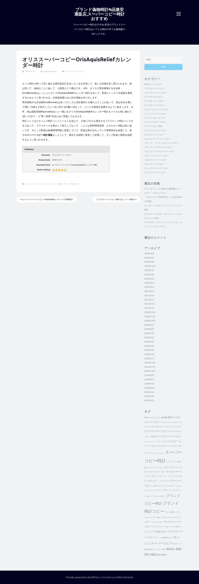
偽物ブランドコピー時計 (157, 549)
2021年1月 (149, 308)
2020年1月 (149, 358)
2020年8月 (149, 329)
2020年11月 (149, 316)
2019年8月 (149, 379)
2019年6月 (149, 388)
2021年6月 (149, 291)
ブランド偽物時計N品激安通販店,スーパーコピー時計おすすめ (99, 14)
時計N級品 (162, 555)
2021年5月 (149, 295)
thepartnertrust (50, 71)
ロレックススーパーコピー (156, 168)
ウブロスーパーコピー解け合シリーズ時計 (115, 199)
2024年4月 (149, 262)
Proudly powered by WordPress (82, 577)
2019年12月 (149, 363)
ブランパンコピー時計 (152, 517)
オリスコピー (177, 426)
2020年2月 (149, 354)
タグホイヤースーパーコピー (157, 139)
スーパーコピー (170, 441)
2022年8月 (149, 283)
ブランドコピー (159, 496)
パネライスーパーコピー (163, 486)
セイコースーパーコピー (155, 130)
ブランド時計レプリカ (173, 512)
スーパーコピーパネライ (155, 122)
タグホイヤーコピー (157, 472)
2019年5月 (149, 392)
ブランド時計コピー (72, 184)
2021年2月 (149, 304)
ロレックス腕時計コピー (164, 537)
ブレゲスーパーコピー (154, 164)
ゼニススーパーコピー (154, 134)
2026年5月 (149, 258)
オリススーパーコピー (75, 71)
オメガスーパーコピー (154, 101)
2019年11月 (149, 367)
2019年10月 (149, 371)
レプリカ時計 (154, 531)
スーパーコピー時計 (54, 184)
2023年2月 (149, 279)
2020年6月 (149, 337)
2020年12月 (149, 312)
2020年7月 (149, 333)
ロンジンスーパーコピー (155, 172)
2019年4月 (149, 396)
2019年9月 (149, 375)
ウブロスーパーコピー (154, 88)
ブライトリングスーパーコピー (158, 147)
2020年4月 (149, 346)
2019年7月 (149, 384)
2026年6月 (149, 253)
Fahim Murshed (125, 577)
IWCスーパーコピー (153, 84)
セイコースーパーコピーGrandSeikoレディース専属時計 (47, 199)
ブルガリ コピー (157, 522)
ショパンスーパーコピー (155, 113)
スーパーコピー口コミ (157, 453)
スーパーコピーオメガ (154, 118)
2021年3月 (149, 300)
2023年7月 (149, 270)
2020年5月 (149, 342)
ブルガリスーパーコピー (155, 160)
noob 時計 (167, 417)
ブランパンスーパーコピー (156, 155)
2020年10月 (149, 321)
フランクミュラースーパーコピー (159, 151)
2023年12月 (149, 266)
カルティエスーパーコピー (156, 109)
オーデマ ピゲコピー (153, 97)
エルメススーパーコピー (155, 92)
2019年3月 (149, 400)
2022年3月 (149, 287)
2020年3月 (149, 350)
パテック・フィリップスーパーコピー (161, 143)
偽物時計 (170, 549)
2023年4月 (149, 274)
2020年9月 (149, 325)
